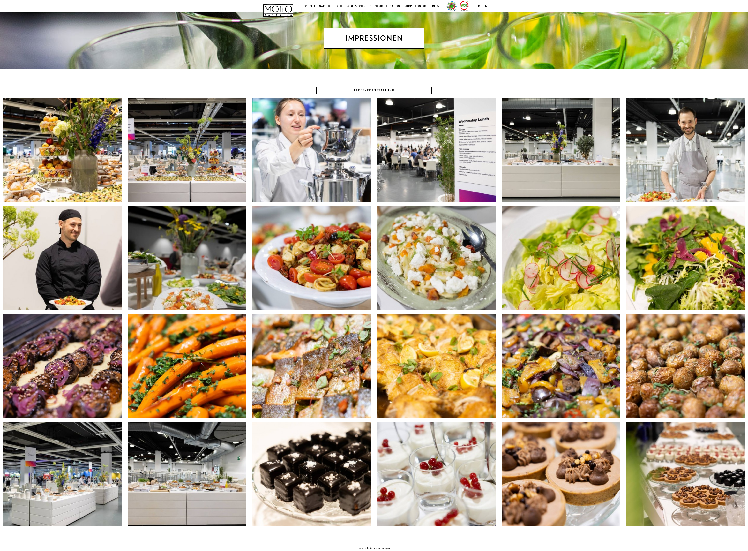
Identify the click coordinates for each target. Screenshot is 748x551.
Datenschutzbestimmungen (374, 548)
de (480, 6)
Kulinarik (376, 6)
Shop (408, 6)
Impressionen (356, 6)
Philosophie (307, 6)
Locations (393, 6)
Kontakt (421, 6)
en (485, 6)
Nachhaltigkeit (331, 6)
